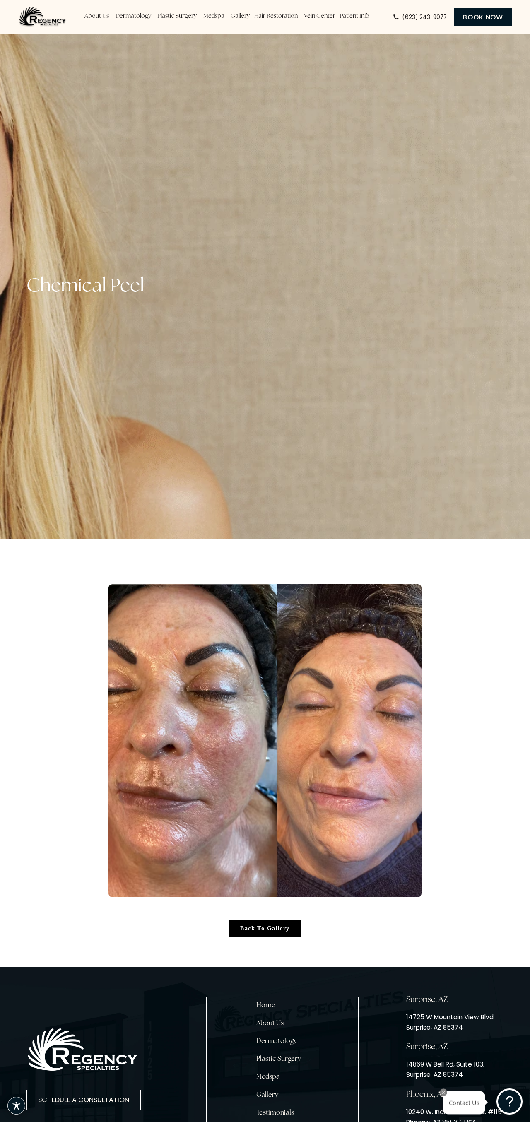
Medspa (268, 1077)
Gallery (267, 1095)
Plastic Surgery (278, 1059)
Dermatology (276, 1041)
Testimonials (275, 1113)
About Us (270, 1023)
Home (265, 1005)
